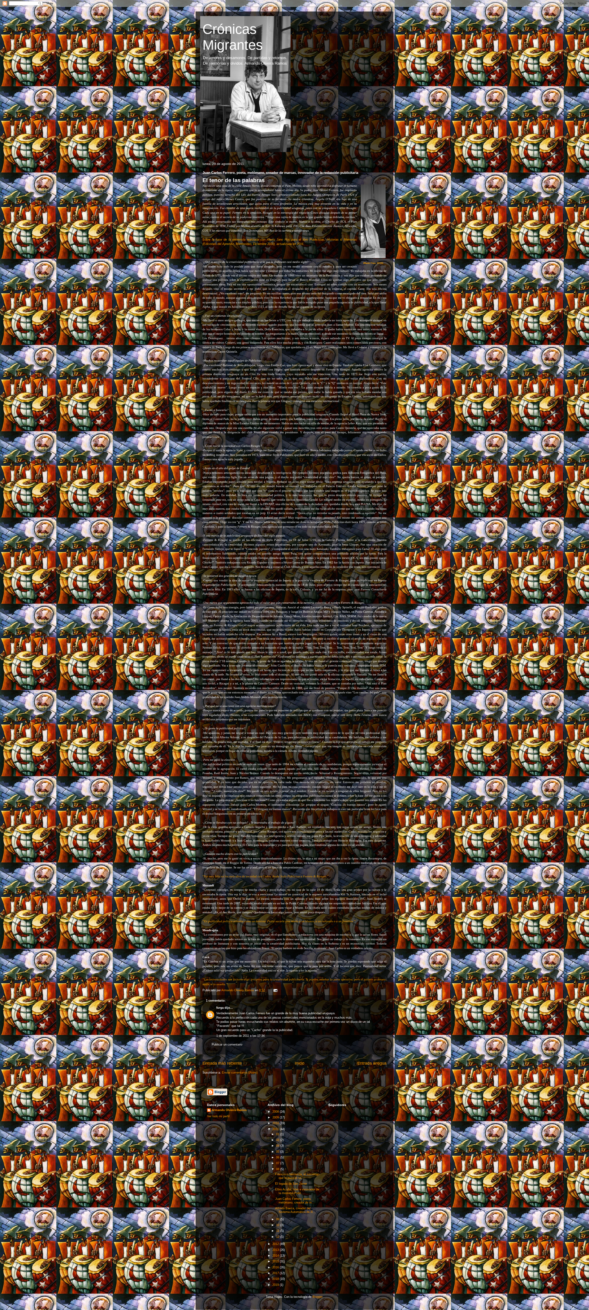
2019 (276, 1285)
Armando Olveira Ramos (229, 1110)
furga (220, 1007)
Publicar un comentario (227, 1044)
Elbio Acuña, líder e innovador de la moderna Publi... (297, 1191)
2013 (276, 1250)
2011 (276, 1129)
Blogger (317, 1297)
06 (278, 1157)
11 (278, 1230)
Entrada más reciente (222, 1063)
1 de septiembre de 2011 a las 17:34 (240, 1035)
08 (278, 1169)
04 (278, 1145)
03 (278, 1140)
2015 (276, 1261)
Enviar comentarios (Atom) (239, 1072)
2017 (276, 1273)
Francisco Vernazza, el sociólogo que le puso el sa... (297, 1176)
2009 (276, 1117)
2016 (276, 1267)
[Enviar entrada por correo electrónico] (275, 990)
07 (278, 1163)
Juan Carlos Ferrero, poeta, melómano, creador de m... (295, 1200)
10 (278, 1225)
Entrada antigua (372, 1063)
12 (278, 1236)
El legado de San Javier (291, 1183)
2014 (276, 1255)
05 (278, 1151)
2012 (276, 1244)
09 (278, 1219)
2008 (276, 1111)
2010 (276, 1123)
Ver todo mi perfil (218, 1116)
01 (278, 1134)
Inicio (299, 1063)
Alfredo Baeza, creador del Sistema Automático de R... (295, 1210)
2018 (276, 1279)
